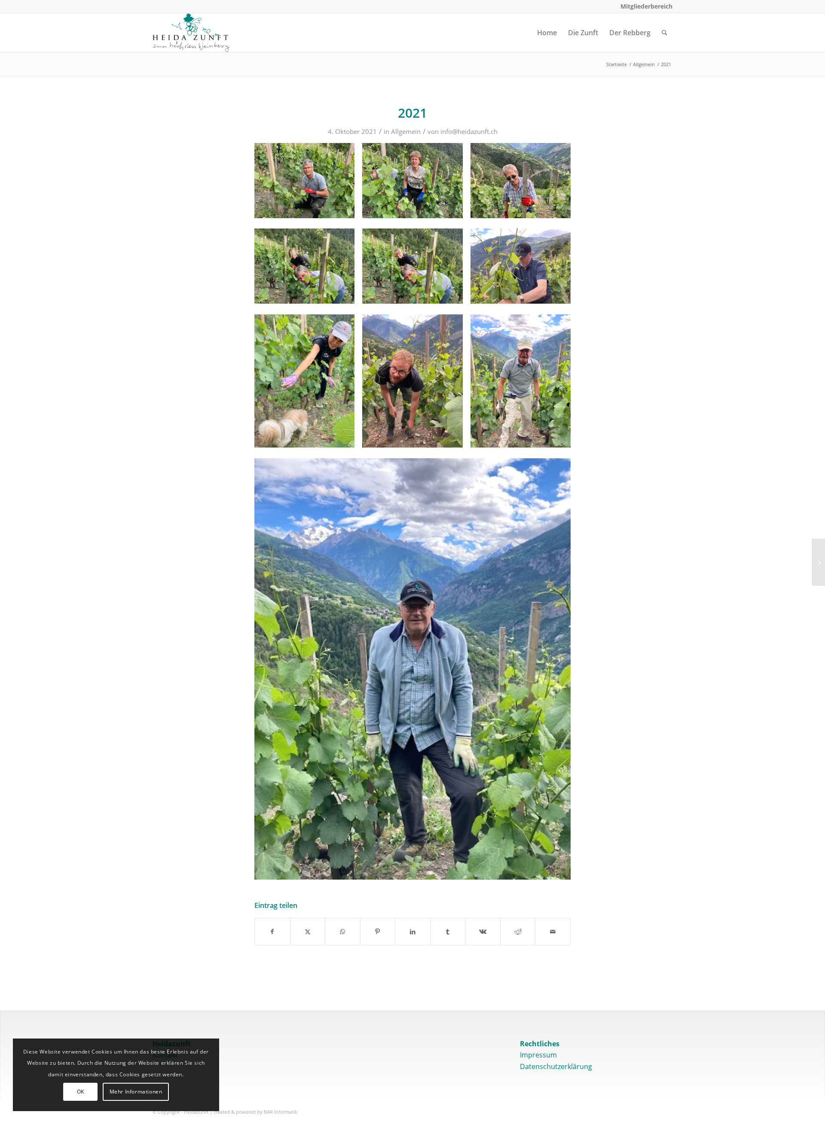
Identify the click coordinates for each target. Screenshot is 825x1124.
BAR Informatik (280, 1112)
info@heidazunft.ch (469, 131)
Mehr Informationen (136, 1091)
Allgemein (406, 131)
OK (80, 1091)
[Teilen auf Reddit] (518, 931)
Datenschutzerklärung (556, 1066)
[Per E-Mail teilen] (552, 931)
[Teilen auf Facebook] (272, 931)
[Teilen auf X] (307, 931)
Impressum (538, 1055)
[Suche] (664, 32)
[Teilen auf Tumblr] (448, 931)
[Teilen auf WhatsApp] (342, 931)
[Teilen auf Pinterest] (378, 931)
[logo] (191, 32)
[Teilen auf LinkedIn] (412, 931)
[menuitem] (644, 6)
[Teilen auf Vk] (482, 931)
